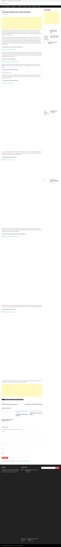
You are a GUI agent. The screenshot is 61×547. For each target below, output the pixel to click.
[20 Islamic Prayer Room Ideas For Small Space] (24, 538)
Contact (15, 0)
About (8, 0)
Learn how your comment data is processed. (22, 460)
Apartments (34, 6)
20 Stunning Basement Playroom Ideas (53, 112)
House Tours (8, 6)
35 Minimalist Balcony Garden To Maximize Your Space (7, 420)
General (29, 6)
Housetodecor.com (10, 545)
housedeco (5, 14)
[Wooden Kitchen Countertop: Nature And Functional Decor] (23, 469)
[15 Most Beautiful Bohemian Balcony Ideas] (45, 42)
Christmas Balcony (12, 399)
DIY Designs (20, 6)
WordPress (18, 545)
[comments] (53, 28)
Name (3, 444)
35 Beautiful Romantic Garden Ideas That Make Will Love (54, 180)
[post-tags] (57, 28)
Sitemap (11, 0)
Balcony (3, 10)
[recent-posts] (50, 28)
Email (3, 448)
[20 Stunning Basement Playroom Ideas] (46, 111)
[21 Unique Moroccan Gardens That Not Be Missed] (46, 30)
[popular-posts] (46, 28)
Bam (22, 545)
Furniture (25, 6)
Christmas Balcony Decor (19, 399)
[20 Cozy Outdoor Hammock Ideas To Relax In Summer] (46, 36)
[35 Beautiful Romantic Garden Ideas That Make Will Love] (46, 180)
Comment (3, 431)
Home (3, 6)
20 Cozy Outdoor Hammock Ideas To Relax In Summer (54, 36)
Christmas (6, 399)
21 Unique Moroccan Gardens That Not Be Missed (53, 31)
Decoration (14, 6)
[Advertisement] (22, 23)
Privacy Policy (19, 0)
